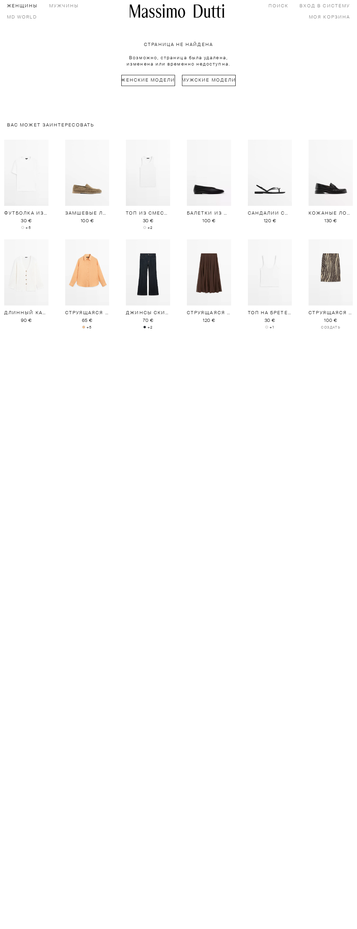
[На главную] (177, 11)
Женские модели (148, 80)
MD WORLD (22, 17)
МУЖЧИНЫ (64, 6)
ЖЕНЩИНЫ (22, 6)
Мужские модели (209, 80)
